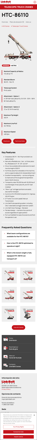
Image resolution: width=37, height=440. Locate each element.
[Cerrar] (34, 415)
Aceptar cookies (18, 436)
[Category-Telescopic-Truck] (28, 271)
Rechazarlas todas (18, 432)
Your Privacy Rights (18, 427)
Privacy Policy (6, 389)
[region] (18, 426)
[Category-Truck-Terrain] (9, 290)
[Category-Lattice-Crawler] (28, 309)
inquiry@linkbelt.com (8, 399)
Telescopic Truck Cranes (20, 26)
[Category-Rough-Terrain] (9, 271)
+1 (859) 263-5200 (7, 404)
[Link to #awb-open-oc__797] (35, 2)
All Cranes (6, 26)
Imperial (6, 66)
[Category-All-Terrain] (28, 290)
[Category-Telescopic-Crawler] (9, 309)
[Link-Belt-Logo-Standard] (6, 2)
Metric (14, 66)
